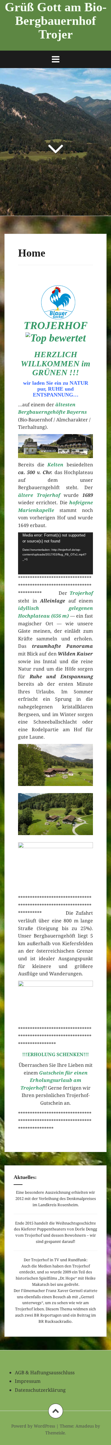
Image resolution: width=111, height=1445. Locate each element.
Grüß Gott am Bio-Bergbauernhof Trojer (56, 20)
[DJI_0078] (55, 863)
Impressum (28, 1381)
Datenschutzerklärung (40, 1390)
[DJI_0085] (55, 814)
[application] (55, 553)
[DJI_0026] (55, 765)
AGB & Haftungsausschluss (45, 1372)
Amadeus (84, 1426)
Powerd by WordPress (33, 1426)
